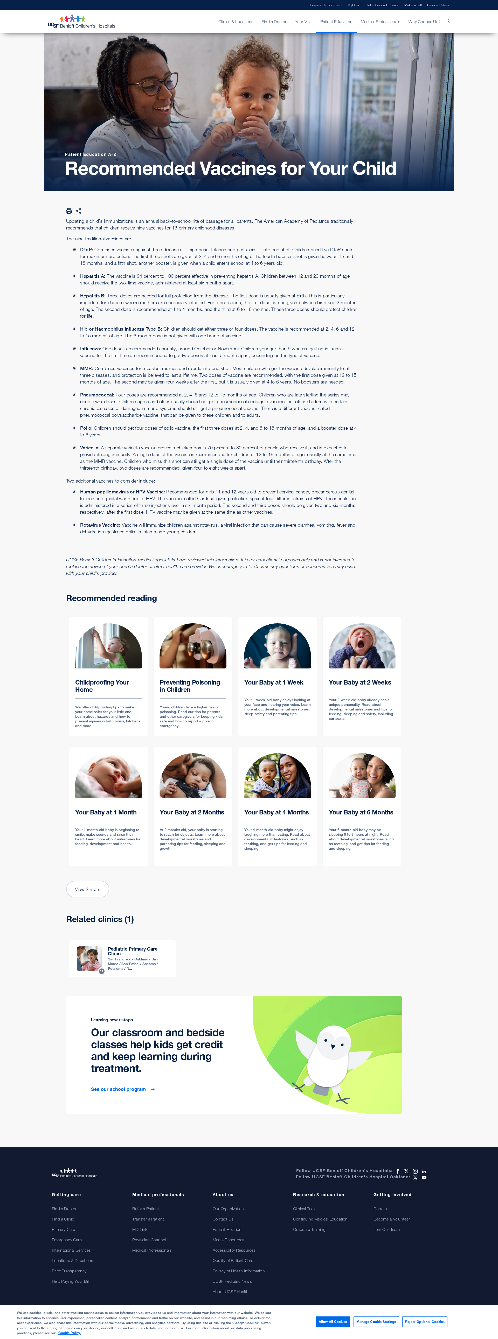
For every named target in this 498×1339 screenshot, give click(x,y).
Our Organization (228, 1208)
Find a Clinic (63, 1219)
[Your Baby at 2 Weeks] (362, 676)
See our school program (119, 1089)
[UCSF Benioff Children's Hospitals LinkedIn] (423, 1171)
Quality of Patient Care (233, 1260)
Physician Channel (149, 1239)
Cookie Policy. (69, 1333)
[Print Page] (69, 211)
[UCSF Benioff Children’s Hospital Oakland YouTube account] (423, 1177)
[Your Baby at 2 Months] (193, 806)
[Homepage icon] (87, 22)
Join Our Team (387, 1229)
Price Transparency (69, 1270)
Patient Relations (228, 1229)
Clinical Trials (304, 1208)
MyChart (354, 5)
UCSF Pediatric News (232, 1281)
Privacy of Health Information (239, 1270)
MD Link (139, 1229)
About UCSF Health (230, 1291)
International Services (71, 1250)
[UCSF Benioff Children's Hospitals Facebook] (397, 1171)
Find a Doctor (64, 1208)
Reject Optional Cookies (425, 1321)
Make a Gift (413, 5)
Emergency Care (67, 1239)
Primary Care (63, 1229)
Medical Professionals (152, 1250)
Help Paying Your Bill (70, 1281)
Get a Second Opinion (382, 5)
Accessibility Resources (234, 1250)
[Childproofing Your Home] (108, 676)
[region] (249, 1322)
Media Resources (228, 1239)
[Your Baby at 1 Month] (108, 806)
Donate (380, 1208)
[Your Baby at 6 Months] (362, 806)
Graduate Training (309, 1229)
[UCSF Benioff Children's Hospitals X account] (406, 1171)
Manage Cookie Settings (376, 1321)
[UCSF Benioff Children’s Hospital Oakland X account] (414, 1177)
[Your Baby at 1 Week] (277, 676)
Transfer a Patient (148, 1219)
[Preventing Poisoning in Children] (193, 676)
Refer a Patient (438, 5)
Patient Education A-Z (91, 154)
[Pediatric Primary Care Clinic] (122, 958)
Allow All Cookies (333, 1321)
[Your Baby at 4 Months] (277, 806)
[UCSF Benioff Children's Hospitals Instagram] (414, 1171)
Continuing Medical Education (320, 1219)
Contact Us (223, 1219)
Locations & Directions (72, 1260)
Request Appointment (326, 5)
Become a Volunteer (392, 1219)
